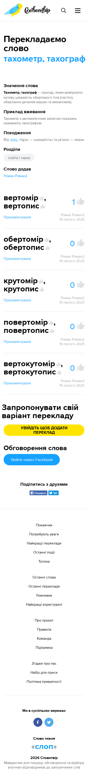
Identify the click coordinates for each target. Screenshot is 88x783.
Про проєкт (44, 620)
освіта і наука (19, 158)
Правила (44, 629)
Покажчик (44, 525)
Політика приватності (44, 681)
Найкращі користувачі (44, 604)
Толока (44, 561)
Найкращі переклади (44, 543)
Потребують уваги (44, 534)
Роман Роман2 (15, 176)
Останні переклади (44, 586)
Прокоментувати (17, 217)
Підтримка (44, 647)
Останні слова (44, 577)
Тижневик (44, 595)
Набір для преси (44, 672)
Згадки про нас (44, 663)
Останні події (44, 552)
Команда (44, 638)
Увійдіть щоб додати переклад (44, 430)
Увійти (32, 459)
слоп (44, 747)
